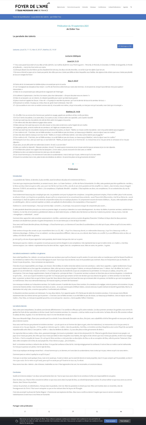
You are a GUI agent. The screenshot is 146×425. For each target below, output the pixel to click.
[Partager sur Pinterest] (73, 411)
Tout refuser (124, 421)
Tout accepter (110, 421)
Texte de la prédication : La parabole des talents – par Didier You (37, 17)
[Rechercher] (131, 7)
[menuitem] (61, 7)
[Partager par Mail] (121, 411)
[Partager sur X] (49, 411)
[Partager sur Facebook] (25, 411)
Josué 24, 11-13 (25, 50)
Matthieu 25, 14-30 (49, 50)
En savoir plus (29, 423)
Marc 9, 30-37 (37, 50)
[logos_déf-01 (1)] (33, 7)
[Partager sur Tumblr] (97, 411)
